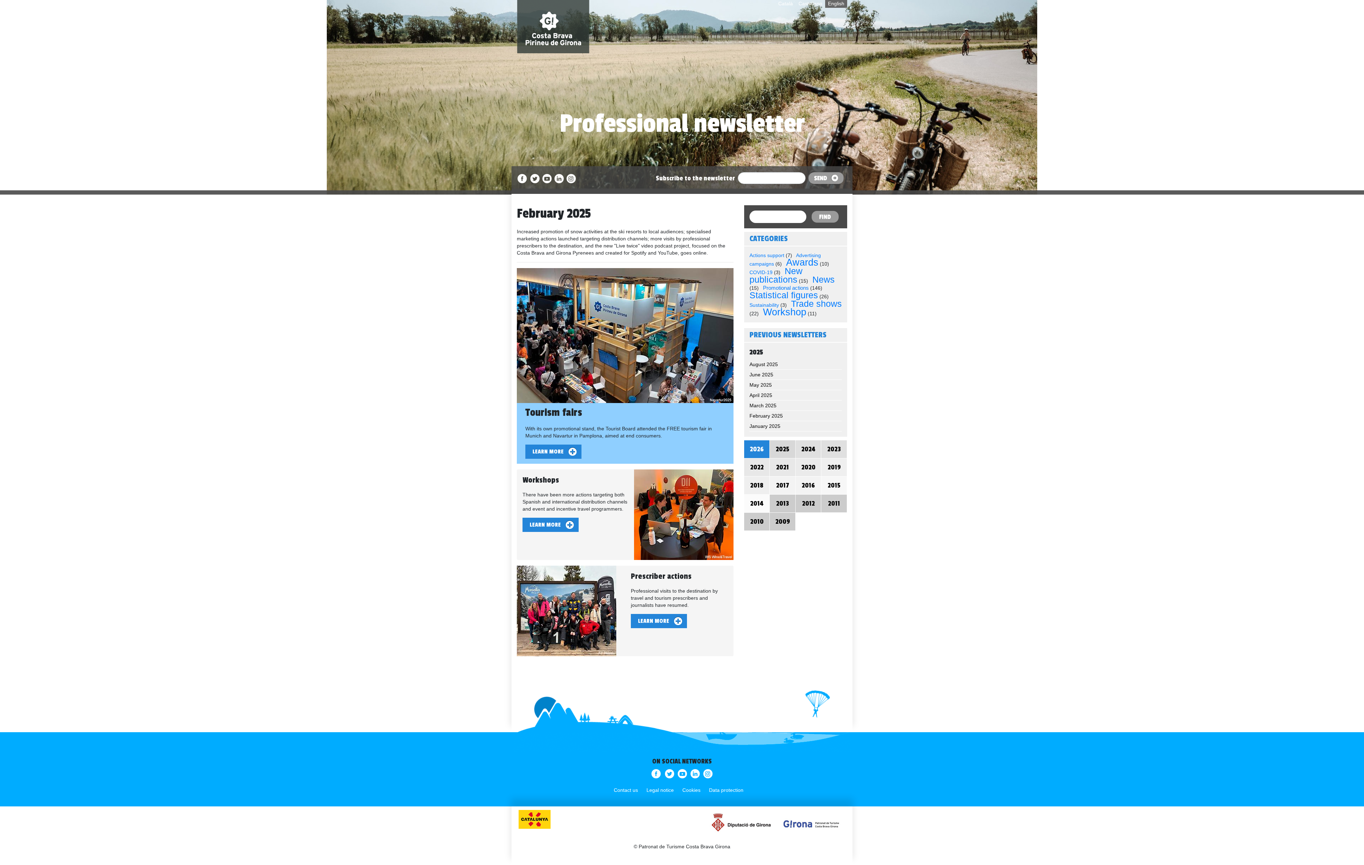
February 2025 (766, 416)
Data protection (726, 790)
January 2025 (764, 426)
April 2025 (760, 395)
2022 (757, 467)
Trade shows (816, 304)
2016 (808, 485)
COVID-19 (761, 272)
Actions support (766, 255)
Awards (802, 262)
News (823, 279)
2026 (757, 449)
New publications (775, 275)
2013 (782, 503)
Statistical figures (783, 295)
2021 (782, 467)
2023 (834, 449)
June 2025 (761, 374)
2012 (808, 503)
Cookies (691, 790)
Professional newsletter (682, 123)
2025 (782, 449)
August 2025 (763, 364)
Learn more (548, 451)
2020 (808, 467)
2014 (756, 503)
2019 (834, 467)
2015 (834, 485)
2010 (757, 522)
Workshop (784, 312)
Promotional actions (786, 288)
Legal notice (660, 790)
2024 (808, 449)
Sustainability (764, 305)
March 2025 (762, 405)
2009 (782, 522)
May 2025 (760, 385)
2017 (782, 485)
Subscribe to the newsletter (695, 178)
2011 (834, 503)
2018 (756, 485)
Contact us (626, 790)
